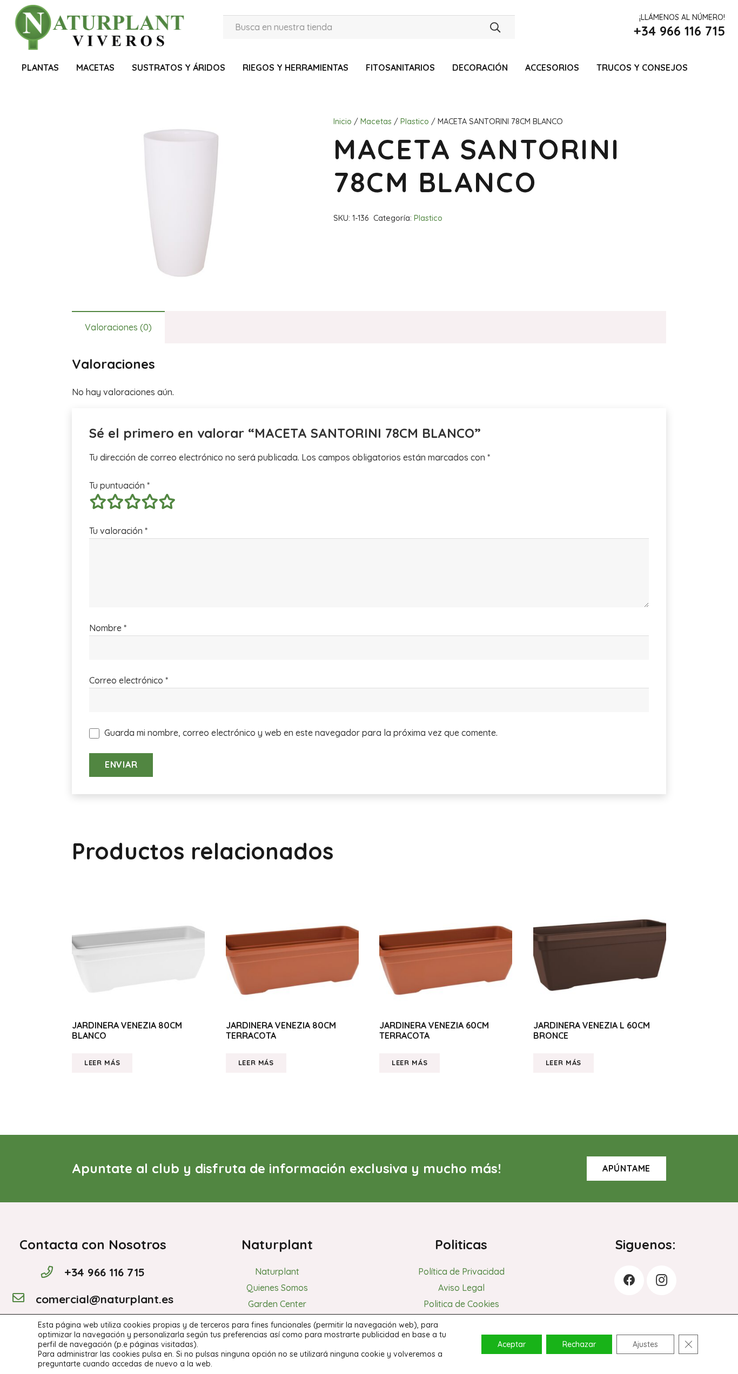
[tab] (118, 327)
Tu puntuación (119, 485)
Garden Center (277, 1303)
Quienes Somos (277, 1287)
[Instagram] (661, 1280)
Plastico (414, 121)
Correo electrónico (128, 680)
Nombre (107, 627)
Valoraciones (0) (118, 327)
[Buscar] (495, 27)
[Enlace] (102, 27)
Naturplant (277, 1271)
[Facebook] (629, 1280)
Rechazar (579, 1344)
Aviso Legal (461, 1287)
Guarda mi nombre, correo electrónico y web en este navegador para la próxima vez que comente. (301, 732)
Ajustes (645, 1344)
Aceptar (512, 1344)
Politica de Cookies (461, 1303)
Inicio (342, 121)
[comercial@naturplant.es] (24, 1299)
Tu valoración (118, 530)
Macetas (376, 121)
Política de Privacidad (461, 1271)
